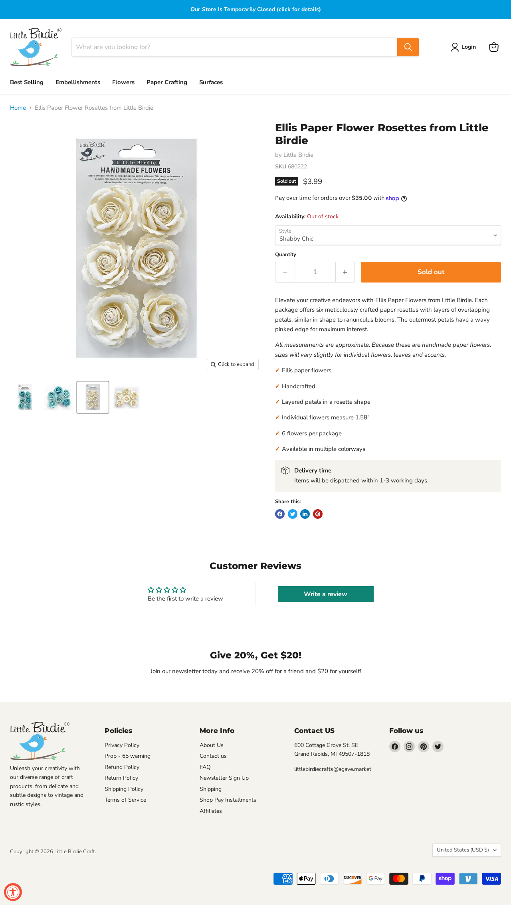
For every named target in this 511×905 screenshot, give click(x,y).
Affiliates (211, 811)
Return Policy (121, 778)
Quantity (285, 255)
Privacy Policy (122, 745)
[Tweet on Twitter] (292, 514)
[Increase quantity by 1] (345, 272)
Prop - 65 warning (128, 756)
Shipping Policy (124, 789)
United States (463, 850)
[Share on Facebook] (280, 514)
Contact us (213, 756)
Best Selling (27, 82)
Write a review (325, 594)
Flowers (123, 82)
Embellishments (77, 82)
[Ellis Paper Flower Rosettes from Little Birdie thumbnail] (25, 397)
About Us (212, 745)
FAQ (205, 767)
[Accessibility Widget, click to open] (13, 892)
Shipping (211, 789)
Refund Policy (122, 767)
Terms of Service (125, 800)
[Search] (408, 47)
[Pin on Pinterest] (318, 514)
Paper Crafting (167, 82)
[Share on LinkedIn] (305, 514)
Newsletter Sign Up (224, 778)
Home (18, 108)
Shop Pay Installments (228, 800)
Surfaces (211, 82)
